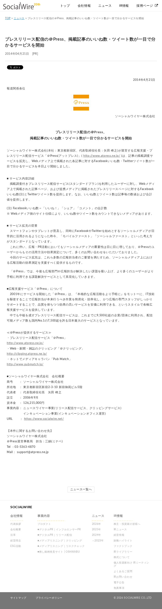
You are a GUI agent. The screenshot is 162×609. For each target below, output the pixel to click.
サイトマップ (18, 598)
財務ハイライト (123, 540)
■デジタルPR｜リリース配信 (55, 535)
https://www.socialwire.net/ (44, 419)
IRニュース (120, 529)
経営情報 (119, 535)
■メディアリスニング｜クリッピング (60, 540)
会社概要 (15, 529)
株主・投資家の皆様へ (127, 524)
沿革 (13, 535)
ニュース (19, 18)
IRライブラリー (123, 551)
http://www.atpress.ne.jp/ (101, 155)
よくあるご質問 (123, 571)
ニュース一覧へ (81, 489)
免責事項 (119, 588)
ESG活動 (15, 546)
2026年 (96, 524)
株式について (122, 557)
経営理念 (15, 540)
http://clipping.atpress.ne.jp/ (27, 353)
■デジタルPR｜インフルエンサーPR (59, 529)
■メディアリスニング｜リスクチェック (61, 546)
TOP (8, 18)
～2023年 (98, 540)
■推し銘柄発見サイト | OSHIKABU (59, 551)
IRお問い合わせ (123, 577)
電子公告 (119, 582)
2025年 (96, 529)
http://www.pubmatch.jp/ (25, 364)
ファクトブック (123, 546)
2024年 (96, 535)
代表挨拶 (15, 524)
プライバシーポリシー (49, 598)
